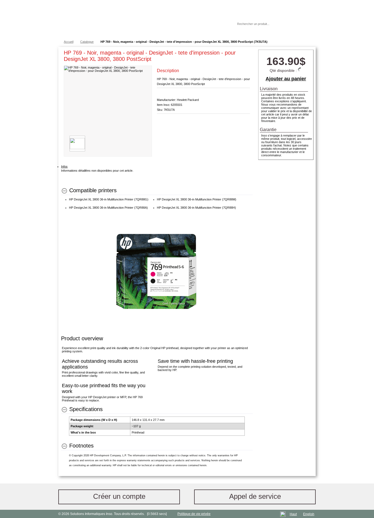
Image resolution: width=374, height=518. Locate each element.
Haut (293, 514)
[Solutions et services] (139, 19)
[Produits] (187, 19)
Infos (64, 166)
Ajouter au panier (286, 78)
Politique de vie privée (194, 514)
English (308, 514)
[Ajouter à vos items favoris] (246, 54)
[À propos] (217, 24)
